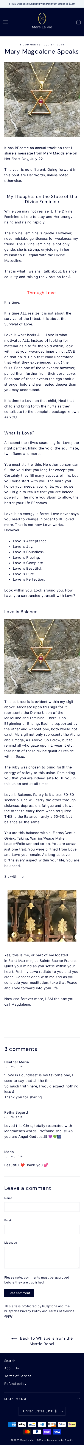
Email (8, 1220)
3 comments (31, 44)
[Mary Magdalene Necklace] (42, 656)
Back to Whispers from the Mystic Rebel (46, 1341)
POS (39, 1440)
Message (10, 1242)
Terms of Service (61, 1311)
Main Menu (15, 1399)
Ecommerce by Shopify (60, 1440)
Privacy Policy (30, 1311)
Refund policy (15, 1384)
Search (9, 1361)
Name (8, 1198)
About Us (11, 1368)
